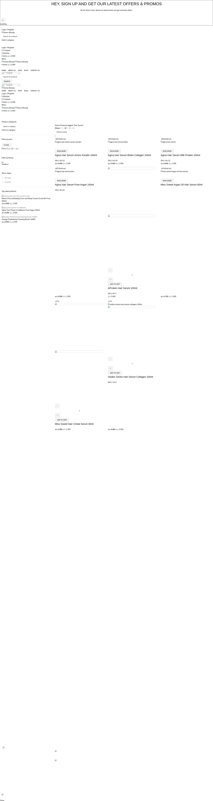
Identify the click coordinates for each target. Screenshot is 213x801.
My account (183, 751)
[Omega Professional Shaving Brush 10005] (19, 217)
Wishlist (182, 772)
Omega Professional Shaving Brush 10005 (18, 219)
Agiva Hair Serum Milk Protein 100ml (180, 155)
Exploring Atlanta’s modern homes (82, 751)
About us (111, 755)
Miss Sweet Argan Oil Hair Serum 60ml (181, 184)
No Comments (86, 754)
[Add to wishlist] (69, 146)
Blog (110, 764)
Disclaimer (148, 751)
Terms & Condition (151, 759)
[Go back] (96, 115)
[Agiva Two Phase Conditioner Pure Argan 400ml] (14, 208)
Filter (6, 145)
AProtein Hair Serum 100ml (122, 288)
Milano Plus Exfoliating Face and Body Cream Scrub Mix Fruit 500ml (26, 200)
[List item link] (26, 777)
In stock (7, 182)
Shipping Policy (150, 764)
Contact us (112, 768)
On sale (7, 178)
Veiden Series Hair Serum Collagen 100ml (130, 376)
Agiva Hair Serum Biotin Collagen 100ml (129, 155)
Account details (185, 755)
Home (57, 125)
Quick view (63, 146)
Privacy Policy (121, 15)
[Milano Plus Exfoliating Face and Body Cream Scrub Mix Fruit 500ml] (16, 196)
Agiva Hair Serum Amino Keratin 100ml (76, 155)
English (9, 73)
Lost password (185, 776)
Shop (110, 759)
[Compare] (57, 146)
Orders (181, 759)
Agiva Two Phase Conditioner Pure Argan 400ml (21, 210)
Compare (182, 768)
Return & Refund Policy (153, 768)
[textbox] (8, 130)
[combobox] (8, 130)
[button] (115, 284)
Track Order (183, 764)
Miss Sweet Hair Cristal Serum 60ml (74, 424)
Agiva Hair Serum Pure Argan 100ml (74, 184)
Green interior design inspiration (81, 760)
